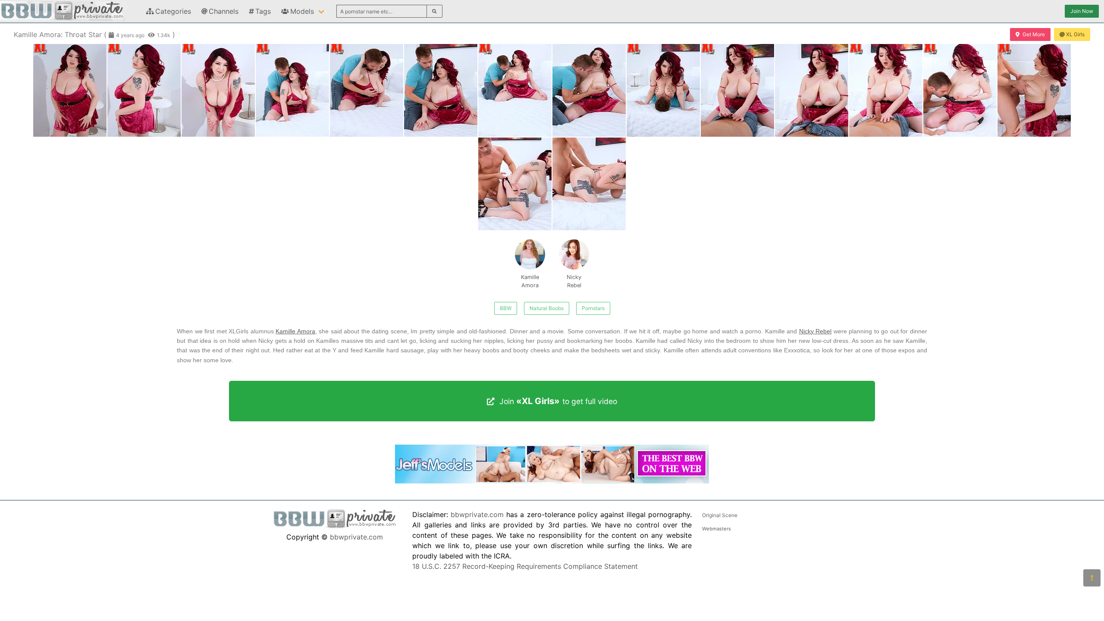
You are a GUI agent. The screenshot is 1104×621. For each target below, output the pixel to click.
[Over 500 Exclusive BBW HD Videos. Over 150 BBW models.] (552, 481)
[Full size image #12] (960, 90)
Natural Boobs (547, 308)
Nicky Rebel (574, 281)
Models (302, 11)
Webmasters (716, 529)
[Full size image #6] (515, 90)
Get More (1033, 34)
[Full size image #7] (589, 90)
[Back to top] (1092, 577)
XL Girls (1075, 34)
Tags (263, 11)
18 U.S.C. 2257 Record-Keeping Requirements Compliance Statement (525, 566)
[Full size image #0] (70, 90)
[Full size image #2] (218, 90)
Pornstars (593, 308)
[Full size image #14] (515, 184)
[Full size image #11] (885, 90)
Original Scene (719, 515)
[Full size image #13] (1034, 90)
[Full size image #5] (440, 90)
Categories (173, 11)
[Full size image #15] (589, 184)
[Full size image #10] (811, 90)
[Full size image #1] (144, 90)
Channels (223, 11)
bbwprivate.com (356, 537)
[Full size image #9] (737, 90)
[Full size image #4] (366, 90)
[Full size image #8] (663, 90)
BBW (505, 308)
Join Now (1081, 11)
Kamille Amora (530, 281)
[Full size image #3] (292, 90)
